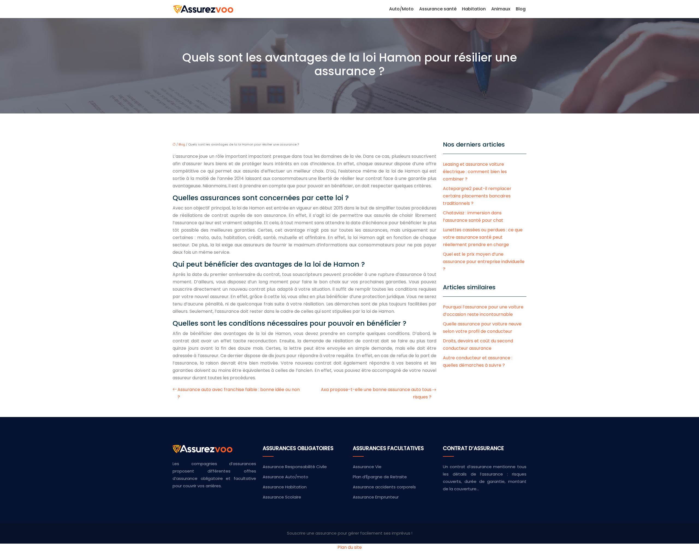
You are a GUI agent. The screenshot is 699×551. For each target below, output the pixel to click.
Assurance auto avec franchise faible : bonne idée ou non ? (238, 393)
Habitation (474, 9)
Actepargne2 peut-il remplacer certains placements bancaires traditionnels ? (477, 195)
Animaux (500, 9)
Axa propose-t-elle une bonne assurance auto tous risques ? (376, 393)
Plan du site (349, 547)
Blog (521, 9)
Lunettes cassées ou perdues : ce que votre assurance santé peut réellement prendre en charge (483, 237)
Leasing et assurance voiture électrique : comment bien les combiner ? (475, 171)
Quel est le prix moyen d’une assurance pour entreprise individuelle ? (484, 261)
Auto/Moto (401, 9)
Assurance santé (438, 9)
